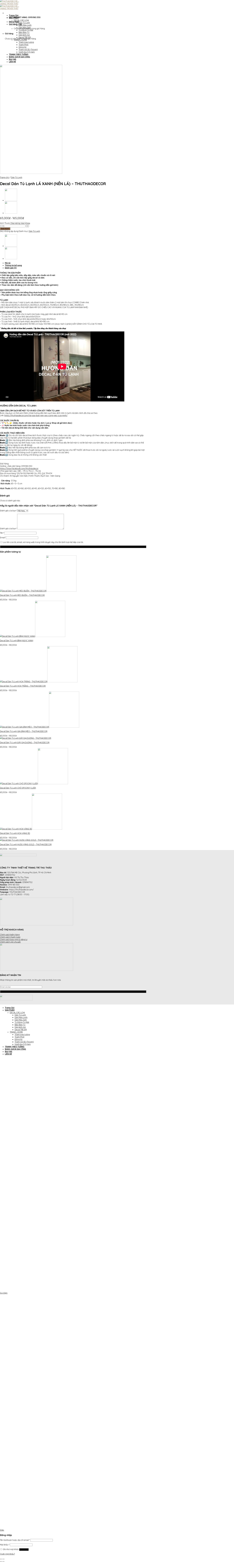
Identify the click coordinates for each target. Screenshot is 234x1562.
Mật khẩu (4, 1544)
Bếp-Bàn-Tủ (24, 32)
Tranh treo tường (26, 42)
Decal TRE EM (25, 37)
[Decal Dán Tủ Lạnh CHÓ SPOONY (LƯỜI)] (34, 783)
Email (3, 537)
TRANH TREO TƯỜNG (18, 54)
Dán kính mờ (24, 35)
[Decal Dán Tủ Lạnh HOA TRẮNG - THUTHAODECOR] (38, 681)
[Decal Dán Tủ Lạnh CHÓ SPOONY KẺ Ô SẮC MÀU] (11, 213)
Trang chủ (4, 177)
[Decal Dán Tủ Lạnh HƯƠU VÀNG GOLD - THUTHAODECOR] (26, 840)
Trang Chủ (13, 15)
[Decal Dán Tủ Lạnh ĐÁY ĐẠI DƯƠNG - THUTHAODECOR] (25, 738)
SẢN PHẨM (14, 18)
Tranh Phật (23, 44)
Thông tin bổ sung (13, 265)
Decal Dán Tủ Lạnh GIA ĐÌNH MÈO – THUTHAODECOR (23, 731)
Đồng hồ (22, 47)
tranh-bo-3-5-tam (27, 52)
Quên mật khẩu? (7, 1554)
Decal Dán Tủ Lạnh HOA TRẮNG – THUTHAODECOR (23, 686)
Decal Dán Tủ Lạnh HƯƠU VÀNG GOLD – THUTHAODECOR (26, 844)
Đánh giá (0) (11, 268)
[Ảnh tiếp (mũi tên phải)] (3, 1561)
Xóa (28, 223)
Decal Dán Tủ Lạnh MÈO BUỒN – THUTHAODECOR (22, 595)
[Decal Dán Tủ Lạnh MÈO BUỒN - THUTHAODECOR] (38, 591)
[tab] (75, 263)
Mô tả (7, 263)
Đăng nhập (24, 1549)
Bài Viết (12, 59)
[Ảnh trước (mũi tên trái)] (1, 1561)
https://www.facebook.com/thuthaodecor (19, 468)
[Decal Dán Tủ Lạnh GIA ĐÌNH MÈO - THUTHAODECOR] (39, 727)
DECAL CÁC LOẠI (21, 20)
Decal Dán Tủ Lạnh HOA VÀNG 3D (15, 833)
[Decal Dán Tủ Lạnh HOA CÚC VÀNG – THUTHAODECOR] (11, 200)
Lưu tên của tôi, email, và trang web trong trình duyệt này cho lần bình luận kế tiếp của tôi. (43, 542)
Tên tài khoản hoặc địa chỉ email (15, 1540)
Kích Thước (5, 223)
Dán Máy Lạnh (25, 25)
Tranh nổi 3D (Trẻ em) (28, 49)
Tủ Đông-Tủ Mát (26, 30)
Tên (2, 533)
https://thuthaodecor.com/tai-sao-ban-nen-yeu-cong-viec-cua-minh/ (35, 415)
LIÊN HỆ (12, 61)
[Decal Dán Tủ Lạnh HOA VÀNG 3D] (31, 829)
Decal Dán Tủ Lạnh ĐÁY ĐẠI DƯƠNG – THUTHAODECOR (24, 742)
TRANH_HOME (20, 40)
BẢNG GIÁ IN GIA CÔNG (19, 57)
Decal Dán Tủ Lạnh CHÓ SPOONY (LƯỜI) (18, 788)
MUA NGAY (5, 229)
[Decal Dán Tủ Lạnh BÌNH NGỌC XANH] (32, 636)
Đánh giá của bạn (8, 510)
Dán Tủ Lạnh (24, 22)
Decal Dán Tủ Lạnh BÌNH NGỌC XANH (16, 640)
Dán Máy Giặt (25, 27)
